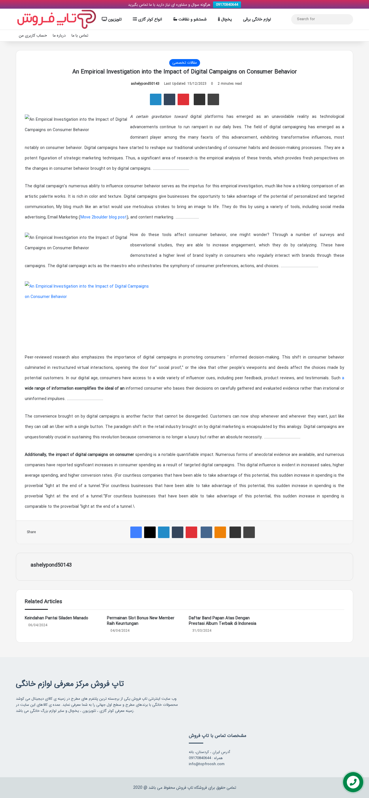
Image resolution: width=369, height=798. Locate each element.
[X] (150, 532)
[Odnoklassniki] (220, 532)
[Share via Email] (199, 99)
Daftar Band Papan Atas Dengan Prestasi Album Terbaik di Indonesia (222, 621)
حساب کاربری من (33, 35)
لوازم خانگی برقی (257, 19)
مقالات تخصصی (184, 63)
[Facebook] (136, 532)
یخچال (226, 19)
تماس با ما (79, 35)
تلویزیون (114, 19)
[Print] (213, 99)
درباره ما (59, 35)
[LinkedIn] (155, 99)
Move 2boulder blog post (103, 217)
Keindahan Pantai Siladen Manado (56, 618)
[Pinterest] (183, 99)
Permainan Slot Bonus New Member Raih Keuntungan (140, 621)
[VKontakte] (206, 532)
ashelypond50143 (145, 83)
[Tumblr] (169, 99)
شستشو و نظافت (192, 19)
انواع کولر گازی (149, 19)
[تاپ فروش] (57, 19)
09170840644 (227, 5)
